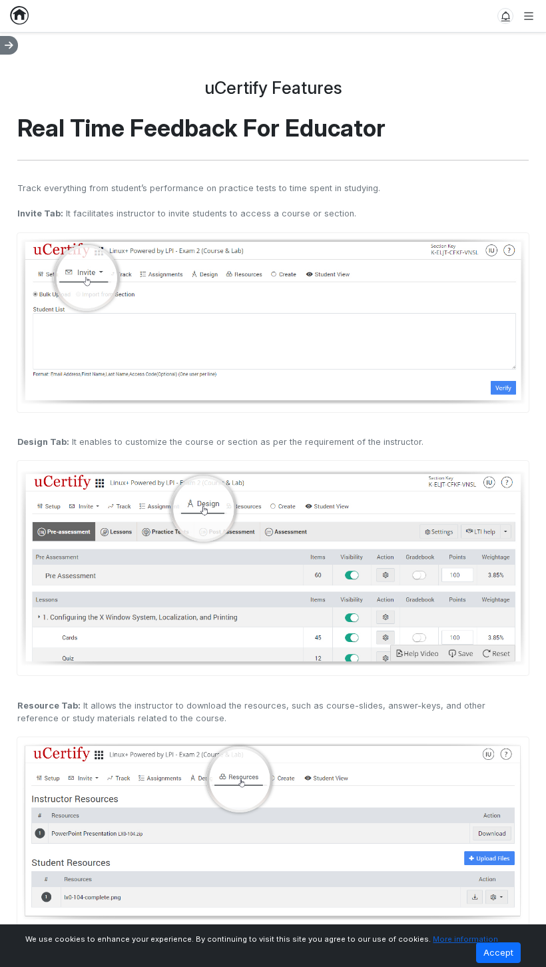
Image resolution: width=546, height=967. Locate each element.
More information (465, 939)
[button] (505, 16)
